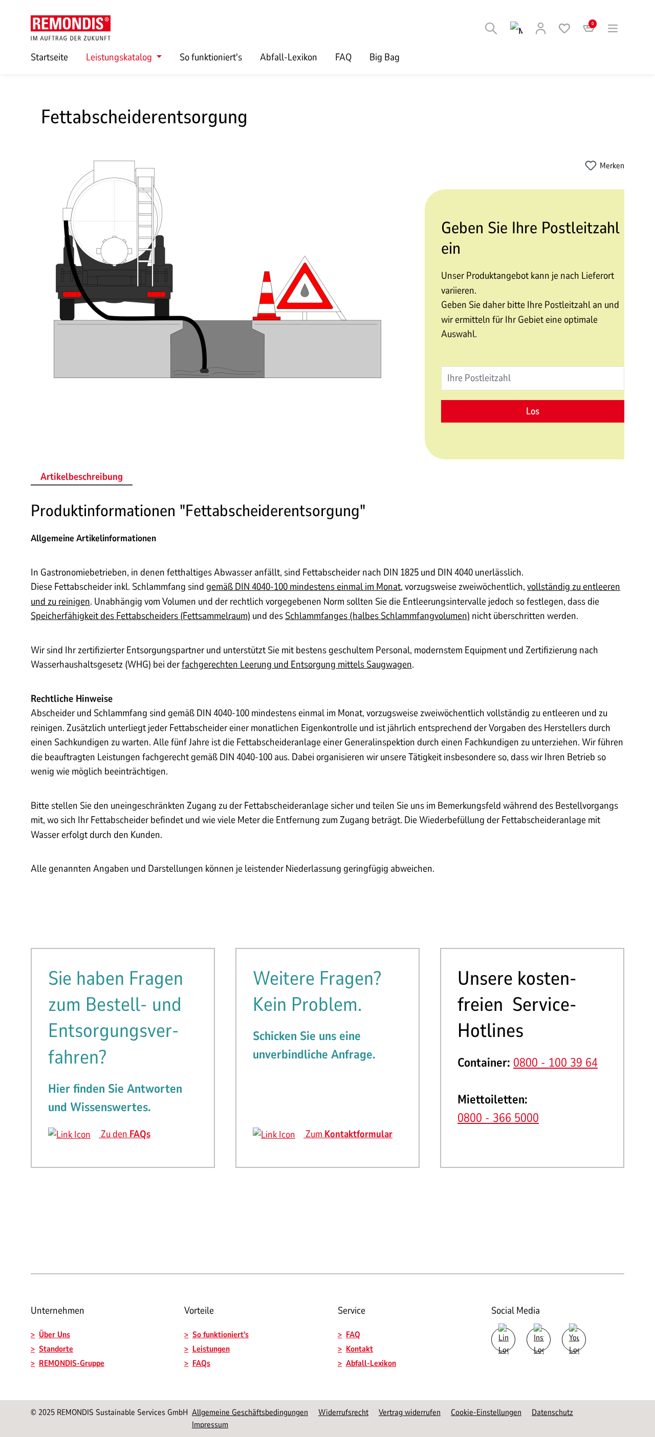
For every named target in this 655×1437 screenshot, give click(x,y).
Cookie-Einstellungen (486, 1412)
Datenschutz (552, 1412)
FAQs (201, 1363)
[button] (97, 1349)
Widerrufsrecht (343, 1412)
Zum (347, 1134)
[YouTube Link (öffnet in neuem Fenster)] (574, 1340)
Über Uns (54, 1334)
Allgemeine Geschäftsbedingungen (250, 1412)
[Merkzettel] (564, 27)
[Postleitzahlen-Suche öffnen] (516, 27)
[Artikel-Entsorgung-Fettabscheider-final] (217, 269)
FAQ (353, 1334)
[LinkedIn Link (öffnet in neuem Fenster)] (503, 1340)
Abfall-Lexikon (371, 1363)
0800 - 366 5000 (498, 1118)
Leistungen (211, 1349)
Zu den (124, 1134)
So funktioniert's (220, 1334)
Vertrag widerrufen (410, 1412)
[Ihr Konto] (540, 27)
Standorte (56, 1349)
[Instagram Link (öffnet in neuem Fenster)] (539, 1340)
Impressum (210, 1424)
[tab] (82, 477)
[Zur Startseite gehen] (71, 27)
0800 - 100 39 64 (555, 1062)
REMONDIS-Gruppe (71, 1363)
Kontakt (359, 1349)
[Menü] (613, 27)
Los (532, 411)
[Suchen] (491, 27)
